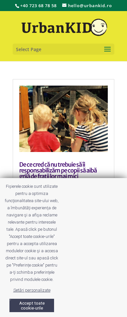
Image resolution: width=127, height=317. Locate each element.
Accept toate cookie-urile (32, 305)
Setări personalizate (31, 290)
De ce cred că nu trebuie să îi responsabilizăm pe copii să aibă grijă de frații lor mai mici (58, 170)
